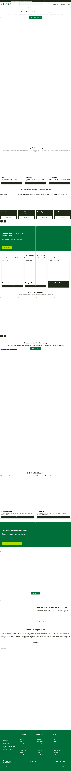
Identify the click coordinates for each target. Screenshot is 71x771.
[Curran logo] (6, 4)
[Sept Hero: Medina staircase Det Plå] (35, 80)
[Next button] (5, 221)
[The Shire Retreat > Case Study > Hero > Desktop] (35, 408)
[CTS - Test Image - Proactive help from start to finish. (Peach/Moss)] (35, 572)
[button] (11, 169)
